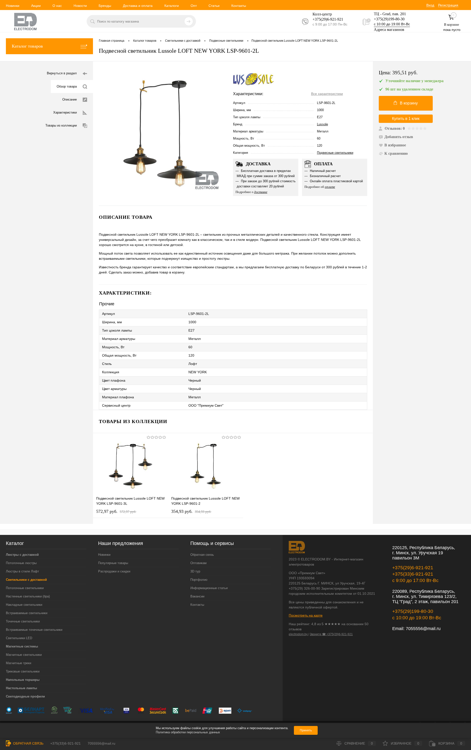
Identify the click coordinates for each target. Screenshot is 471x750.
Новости (80, 6)
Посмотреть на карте (306, 615)
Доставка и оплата (138, 6)
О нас (57, 6)
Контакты (238, 6)
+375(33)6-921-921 (412, 574)
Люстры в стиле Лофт (22, 571)
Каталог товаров (27, 46)
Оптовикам (198, 563)
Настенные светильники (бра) (28, 596)
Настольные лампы (21, 688)
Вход (430, 5)
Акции (36, 6)
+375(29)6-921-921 (412, 567)
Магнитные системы (22, 646)
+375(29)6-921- (325, 19)
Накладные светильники (24, 605)
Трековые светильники (22, 671)
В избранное (395, 145)
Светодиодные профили (25, 696)
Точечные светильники (23, 621)
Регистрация (448, 5)
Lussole (322, 124)
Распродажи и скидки (114, 571)
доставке (260, 192)
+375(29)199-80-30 (389, 19)
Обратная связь (202, 554)
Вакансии (197, 596)
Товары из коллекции (61, 125)
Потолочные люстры (21, 563)
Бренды (105, 6)
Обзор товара (67, 86)
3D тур (195, 571)
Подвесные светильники (335, 153)
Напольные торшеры (22, 680)
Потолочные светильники (25, 588)
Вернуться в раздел (62, 73)
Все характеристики (327, 94)
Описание (69, 99)
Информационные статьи (209, 588)
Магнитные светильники (24, 655)
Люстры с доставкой (22, 554)
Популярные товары (113, 563)
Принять (306, 730)
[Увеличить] (163, 133)
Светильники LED (19, 638)
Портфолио (198, 580)
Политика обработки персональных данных (188, 732)
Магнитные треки (18, 663)
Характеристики (65, 112)
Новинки (12, 6)
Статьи (214, 6)
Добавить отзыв (398, 137)
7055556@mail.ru (423, 628)
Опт (194, 6)
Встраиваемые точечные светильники (34, 630)
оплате (330, 187)
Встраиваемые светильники (26, 613)
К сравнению (396, 153)
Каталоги (171, 6)
